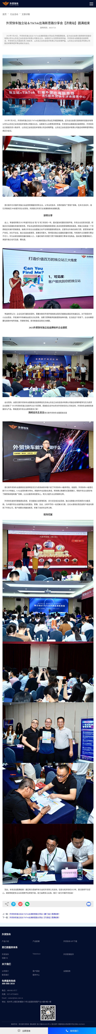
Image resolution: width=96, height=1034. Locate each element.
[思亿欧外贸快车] (10, 3)
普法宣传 (55, 1024)
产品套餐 (36, 941)
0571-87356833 (12, 994)
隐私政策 (33, 1024)
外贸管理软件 (68, 954)
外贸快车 (5, 954)
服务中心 (36, 975)
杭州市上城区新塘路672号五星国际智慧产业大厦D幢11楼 (29, 1002)
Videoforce (36, 954)
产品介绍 (5, 941)
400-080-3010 (8, 983)
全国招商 (66, 971)
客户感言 (36, 971)
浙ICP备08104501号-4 (44, 1024)
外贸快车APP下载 (70, 941)
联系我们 (5, 975)
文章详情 (26, 14)
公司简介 (5, 971)
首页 (4, 14)
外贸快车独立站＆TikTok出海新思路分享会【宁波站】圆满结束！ (35, 917)
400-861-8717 (12, 990)
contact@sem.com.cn (15, 998)
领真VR (5, 958)
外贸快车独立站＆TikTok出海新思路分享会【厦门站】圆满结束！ (35, 914)
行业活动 (14, 14)
